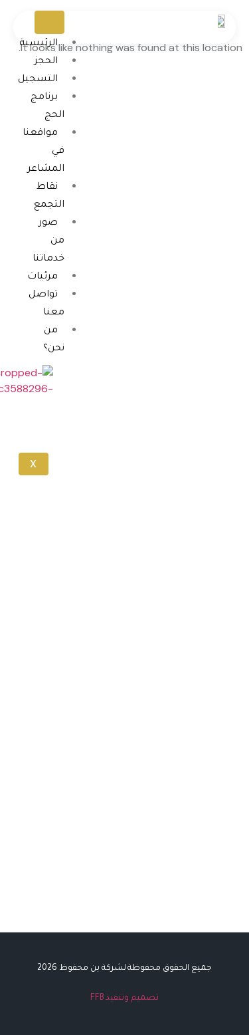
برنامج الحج (47, 106)
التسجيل (38, 79)
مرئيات (42, 277)
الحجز (46, 62)
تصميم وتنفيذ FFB (124, 998)
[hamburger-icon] (49, 22)
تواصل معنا (46, 304)
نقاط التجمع (49, 196)
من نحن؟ (53, 340)
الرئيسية (38, 44)
